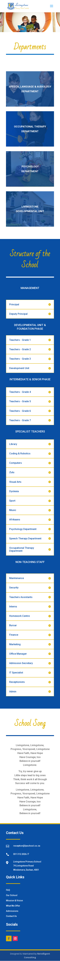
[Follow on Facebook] (9, 938)
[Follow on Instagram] (15, 938)
